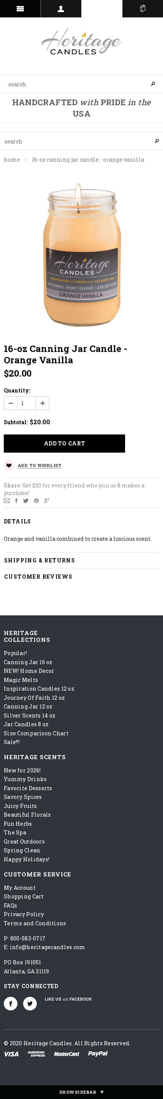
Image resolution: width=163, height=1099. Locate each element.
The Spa (15, 832)
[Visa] (11, 1053)
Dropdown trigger (61, 8)
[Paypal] (98, 1053)
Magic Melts (21, 679)
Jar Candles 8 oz (26, 724)
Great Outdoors (24, 841)
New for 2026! (22, 770)
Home (12, 159)
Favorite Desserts (28, 788)
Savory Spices (23, 796)
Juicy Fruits (20, 805)
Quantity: (17, 390)
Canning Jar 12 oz (28, 706)
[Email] (6, 500)
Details (17, 521)
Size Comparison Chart (36, 733)
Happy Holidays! (26, 859)
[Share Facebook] (16, 500)
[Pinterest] (36, 500)
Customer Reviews (38, 576)
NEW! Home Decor (29, 670)
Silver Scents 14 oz (29, 715)
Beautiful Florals (27, 814)
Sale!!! (12, 742)
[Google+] (46, 500)
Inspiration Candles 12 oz (39, 688)
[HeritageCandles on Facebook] (10, 1003)
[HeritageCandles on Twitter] (30, 1003)
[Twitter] (25, 500)
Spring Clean (22, 850)
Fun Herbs (18, 823)
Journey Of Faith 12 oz (34, 697)
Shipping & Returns (39, 560)
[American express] (36, 1053)
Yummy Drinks (25, 779)
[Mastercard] (66, 1053)
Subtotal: (16, 422)
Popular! (15, 653)
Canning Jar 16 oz (28, 662)
